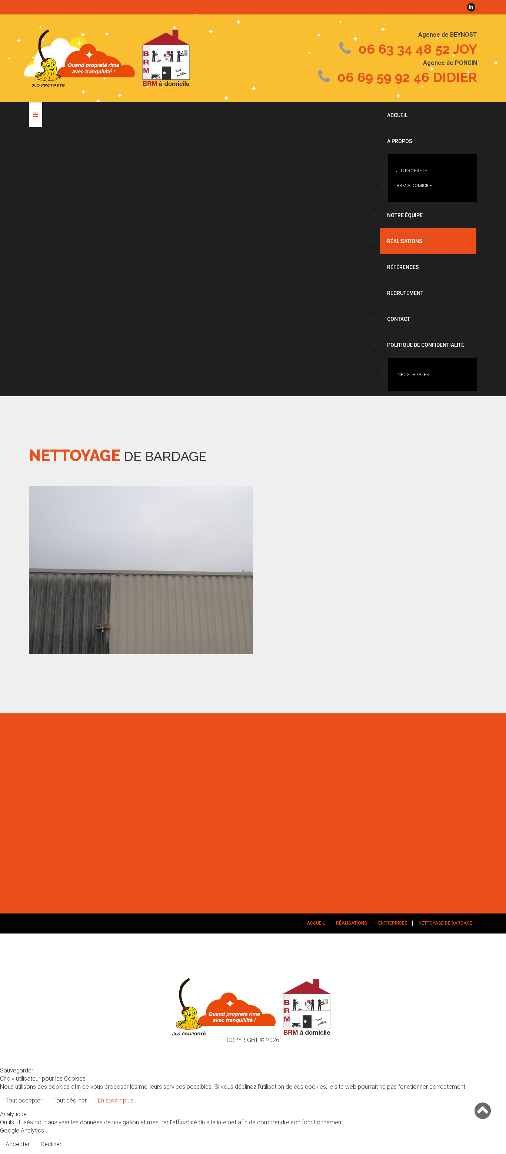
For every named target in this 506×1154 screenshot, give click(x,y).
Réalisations (404, 241)
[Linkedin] (471, 7)
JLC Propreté (411, 170)
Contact (398, 319)
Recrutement (405, 293)
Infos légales (412, 374)
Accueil (397, 115)
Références (403, 267)
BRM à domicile (414, 185)
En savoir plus (115, 1100)
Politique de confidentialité (425, 345)
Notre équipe (405, 215)
